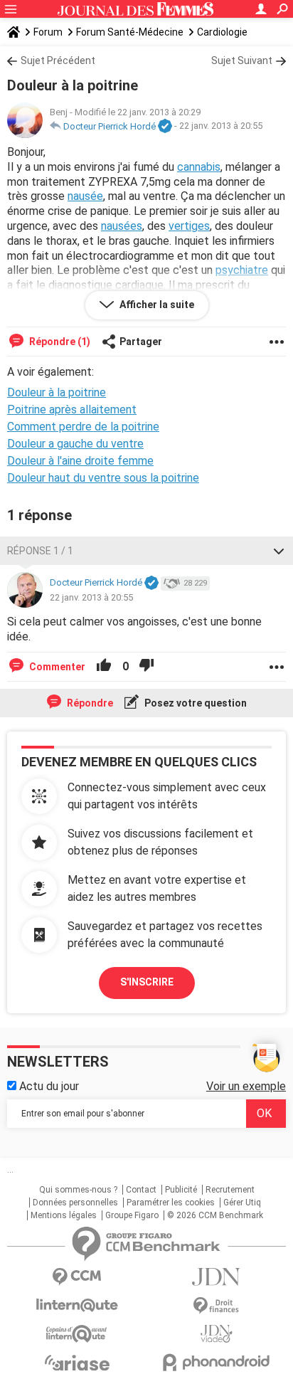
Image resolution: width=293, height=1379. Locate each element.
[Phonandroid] (216, 1362)
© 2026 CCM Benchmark (215, 1215)
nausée (85, 196)
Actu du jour (47, 1086)
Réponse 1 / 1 (40, 550)
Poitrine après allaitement (72, 409)
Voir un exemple (246, 1086)
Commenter (56, 666)
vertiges (189, 226)
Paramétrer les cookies (171, 1203)
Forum (48, 32)
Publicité (181, 1190)
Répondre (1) (58, 341)
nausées (121, 226)
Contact (141, 1190)
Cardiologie (222, 32)
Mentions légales (64, 1215)
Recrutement (230, 1190)
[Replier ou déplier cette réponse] (278, 550)
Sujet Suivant (241, 60)
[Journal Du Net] (216, 1277)
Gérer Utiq (242, 1203)
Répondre (89, 703)
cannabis (198, 167)
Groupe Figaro (132, 1215)
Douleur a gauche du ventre (75, 443)
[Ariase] (76, 1362)
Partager (140, 341)
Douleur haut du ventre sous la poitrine (103, 478)
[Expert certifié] (165, 126)
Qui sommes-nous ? (78, 1190)
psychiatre (241, 270)
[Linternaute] (76, 1305)
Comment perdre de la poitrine (83, 426)
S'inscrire (147, 982)
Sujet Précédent (58, 60)
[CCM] (76, 1277)
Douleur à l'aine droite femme (80, 460)
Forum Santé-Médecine (129, 32)
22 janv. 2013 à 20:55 (220, 126)
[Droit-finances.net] (216, 1306)
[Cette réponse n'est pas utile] (146, 666)
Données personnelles (75, 1203)
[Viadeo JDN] (216, 1334)
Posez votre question (194, 703)
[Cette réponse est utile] (104, 666)
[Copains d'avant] (76, 1334)
